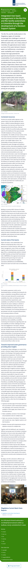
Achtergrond (11, 12)
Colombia (3, 12)
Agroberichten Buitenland (8, 9)
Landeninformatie (5, 11)
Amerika (14, 11)
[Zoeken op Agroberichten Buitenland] (25, 10)
